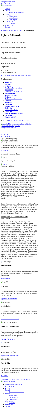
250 (28, 120)
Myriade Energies (11, 94)
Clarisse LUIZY (10, 116)
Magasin (7, 9)
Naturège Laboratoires (8, 339)
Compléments (13, 18)
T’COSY (8, 83)
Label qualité (9, 21)
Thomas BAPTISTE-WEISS (14, 112)
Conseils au (8, 2)
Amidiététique (5, 278)
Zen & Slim (4, 376)
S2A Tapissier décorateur (13, 87)
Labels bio (12, 23)
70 (19, 120)
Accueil (3, 30)
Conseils (7, 10)
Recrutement (9, 25)
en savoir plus (5, 150)
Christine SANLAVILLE (13, 90)
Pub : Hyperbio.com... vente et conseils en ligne (16, 75)
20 (6, 120)
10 (3, 120)
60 (17, 120)
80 (22, 120)
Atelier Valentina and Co (13, 98)
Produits (7, 14)
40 (11, 120)
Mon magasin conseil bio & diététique (20, 124)
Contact (7, 27)
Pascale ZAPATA (11, 101)
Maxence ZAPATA (11, 109)
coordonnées (26, 379)
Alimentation (13, 16)
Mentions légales (15, 379)
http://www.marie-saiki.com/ (10, 319)
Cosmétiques (13, 20)
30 (9, 120)
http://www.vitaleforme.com (9, 355)
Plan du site (4, 379)
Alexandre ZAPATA (12, 105)
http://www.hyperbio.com (9, 299)
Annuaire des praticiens (16, 12)
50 (14, 120)
